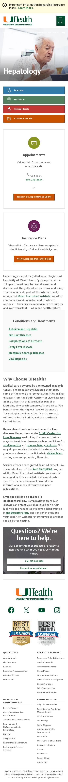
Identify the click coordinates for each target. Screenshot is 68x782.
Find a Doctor (9, 663)
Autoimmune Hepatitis (23, 329)
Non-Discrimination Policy (29, 775)
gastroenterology (17, 513)
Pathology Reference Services (13, 748)
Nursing (7, 734)
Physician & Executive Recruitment (13, 714)
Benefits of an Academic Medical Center (48, 710)
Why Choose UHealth (47, 705)
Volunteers (42, 754)
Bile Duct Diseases (20, 335)
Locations (19, 100)
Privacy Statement (41, 771)
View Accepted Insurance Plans (34, 259)
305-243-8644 (34, 180)
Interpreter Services (46, 667)
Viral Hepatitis (18, 359)
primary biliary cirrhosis (42, 445)
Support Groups (45, 684)
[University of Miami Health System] (17, 20)
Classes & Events (23, 118)
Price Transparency (46, 688)
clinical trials (55, 453)
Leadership (42, 721)
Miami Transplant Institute (34, 296)
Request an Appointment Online (34, 197)
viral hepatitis (12, 445)
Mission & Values (45, 716)
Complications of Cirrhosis (25, 341)
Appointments (10, 658)
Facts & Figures (44, 725)
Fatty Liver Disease (21, 347)
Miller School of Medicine (49, 741)
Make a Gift (8, 680)
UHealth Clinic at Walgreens (50, 680)
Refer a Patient (10, 708)
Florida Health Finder (47, 693)
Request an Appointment (34, 568)
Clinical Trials (21, 109)
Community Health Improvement (46, 730)
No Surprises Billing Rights (52, 775)
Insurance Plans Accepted (15, 671)
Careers (41, 750)
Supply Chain (43, 758)
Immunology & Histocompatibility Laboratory (12, 727)
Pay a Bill (7, 667)
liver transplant (42, 469)
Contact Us (42, 762)
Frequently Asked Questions (50, 658)
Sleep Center (9, 739)
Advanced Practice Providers (17, 720)
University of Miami (46, 745)
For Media (42, 737)
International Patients (47, 675)
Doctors (18, 90)
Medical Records (45, 663)
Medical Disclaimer (13, 771)
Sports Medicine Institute (15, 743)
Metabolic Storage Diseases (26, 353)
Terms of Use (27, 771)
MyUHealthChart (11, 675)
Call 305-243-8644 (34, 561)
